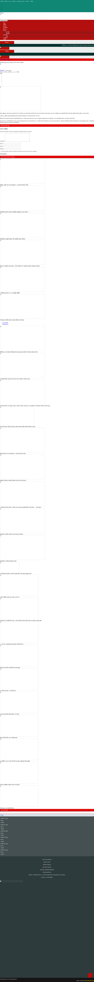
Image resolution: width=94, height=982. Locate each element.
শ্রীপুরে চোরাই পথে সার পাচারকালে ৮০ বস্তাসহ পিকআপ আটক (14, 185)
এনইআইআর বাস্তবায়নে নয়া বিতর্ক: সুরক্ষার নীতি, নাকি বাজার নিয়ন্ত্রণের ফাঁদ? (16, 573)
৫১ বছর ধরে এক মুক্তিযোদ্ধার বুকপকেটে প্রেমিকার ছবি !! (12, 644)
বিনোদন (4, 30)
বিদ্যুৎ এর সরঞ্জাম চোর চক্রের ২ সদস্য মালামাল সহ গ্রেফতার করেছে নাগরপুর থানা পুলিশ (20, 266)
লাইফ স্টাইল (5, 34)
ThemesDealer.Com (89, 980)
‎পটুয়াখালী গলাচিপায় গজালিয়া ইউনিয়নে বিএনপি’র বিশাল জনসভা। (13, 480)
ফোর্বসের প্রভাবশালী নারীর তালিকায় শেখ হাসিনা (9, 714)
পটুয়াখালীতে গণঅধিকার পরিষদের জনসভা (8, 561)
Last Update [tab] (5, 322)
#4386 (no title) (20, 1)
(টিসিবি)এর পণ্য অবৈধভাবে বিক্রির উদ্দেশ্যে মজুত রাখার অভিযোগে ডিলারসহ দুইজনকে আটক (72, 45)
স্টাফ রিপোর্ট (2, 70)
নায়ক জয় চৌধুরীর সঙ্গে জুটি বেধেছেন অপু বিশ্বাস (10, 784)
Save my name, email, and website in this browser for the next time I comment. (19, 151)
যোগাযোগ (31, 1)
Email (1, 146)
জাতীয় (5, 59)
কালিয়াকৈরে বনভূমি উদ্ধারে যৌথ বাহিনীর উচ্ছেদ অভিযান (12, 239)
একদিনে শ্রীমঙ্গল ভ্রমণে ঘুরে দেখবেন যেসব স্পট (9, 597)
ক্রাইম (2, 59)
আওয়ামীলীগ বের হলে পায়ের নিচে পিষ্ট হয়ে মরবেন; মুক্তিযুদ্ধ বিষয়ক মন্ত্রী (15, 761)
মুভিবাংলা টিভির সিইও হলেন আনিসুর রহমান (8, 737)
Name (1, 143)
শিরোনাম (8, 59)
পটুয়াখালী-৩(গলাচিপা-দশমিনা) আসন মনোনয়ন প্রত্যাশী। (11, 534)
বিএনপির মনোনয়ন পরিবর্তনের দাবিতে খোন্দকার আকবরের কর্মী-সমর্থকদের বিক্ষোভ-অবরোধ (17, 426)
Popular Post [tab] (5, 324)
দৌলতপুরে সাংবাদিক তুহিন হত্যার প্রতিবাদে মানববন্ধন (12, 320)
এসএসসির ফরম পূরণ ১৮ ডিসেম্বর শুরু (8, 690)
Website (2, 148)
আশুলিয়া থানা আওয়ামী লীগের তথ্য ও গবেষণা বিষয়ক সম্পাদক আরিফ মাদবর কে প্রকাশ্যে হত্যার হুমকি (20, 620)
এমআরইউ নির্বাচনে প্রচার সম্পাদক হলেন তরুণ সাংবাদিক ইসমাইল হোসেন (15, 379)
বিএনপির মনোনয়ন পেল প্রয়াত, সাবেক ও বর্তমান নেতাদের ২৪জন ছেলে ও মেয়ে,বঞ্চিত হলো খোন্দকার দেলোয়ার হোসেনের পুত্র (25, 405)
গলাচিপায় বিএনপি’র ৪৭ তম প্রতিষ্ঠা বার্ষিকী (10, 293)
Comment (2, 141)
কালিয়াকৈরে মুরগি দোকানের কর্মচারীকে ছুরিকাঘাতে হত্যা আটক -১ (14, 212)
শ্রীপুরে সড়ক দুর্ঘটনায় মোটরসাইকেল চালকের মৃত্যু (10, 667)
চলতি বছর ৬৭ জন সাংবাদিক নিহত (7, 808)
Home (27, 1)
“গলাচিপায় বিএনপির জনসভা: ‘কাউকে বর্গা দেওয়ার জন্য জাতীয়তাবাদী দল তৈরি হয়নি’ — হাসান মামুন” (20, 507)
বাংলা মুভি (7, 31)
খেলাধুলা (4, 39)
